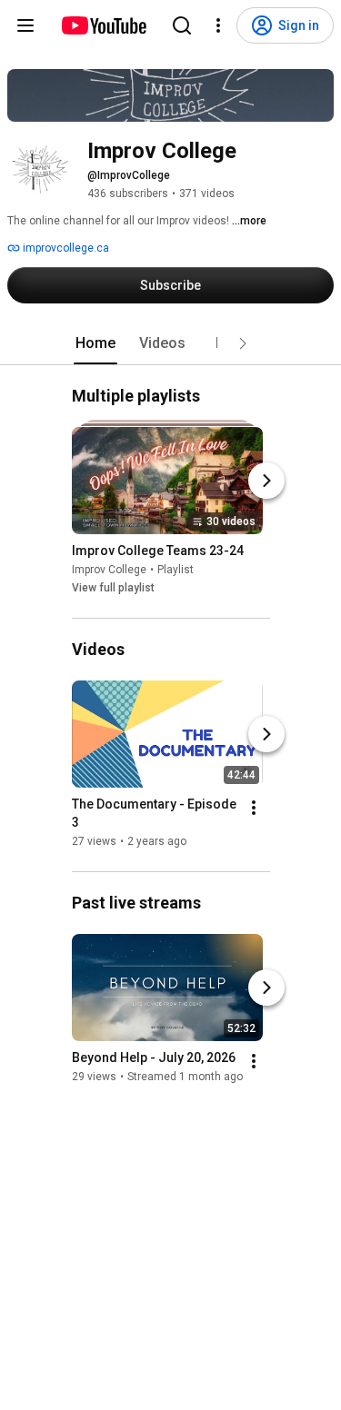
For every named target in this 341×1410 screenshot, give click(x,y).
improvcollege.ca (64, 248)
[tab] (95, 343)
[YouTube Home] (103, 25)
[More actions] (254, 807)
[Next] (266, 480)
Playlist (175, 569)
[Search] (182, 25)
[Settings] (218, 25)
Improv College (109, 569)
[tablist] (171, 343)
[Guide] (25, 25)
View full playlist (113, 587)
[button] (243, 343)
